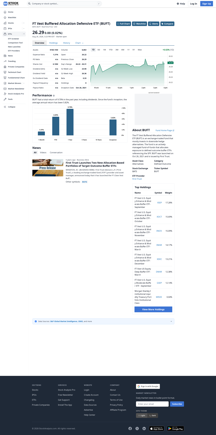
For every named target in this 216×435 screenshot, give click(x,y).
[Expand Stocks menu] (24, 23)
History (66, 43)
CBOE (80, 321)
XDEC (159, 259)
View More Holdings (153, 309)
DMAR (159, 271)
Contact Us (115, 395)
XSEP (159, 202)
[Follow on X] (137, 428)
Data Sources (90, 405)
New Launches (14, 47)
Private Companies (41, 405)
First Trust (137, 179)
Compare (168, 23)
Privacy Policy (116, 405)
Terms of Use (116, 399)
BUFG (84, 182)
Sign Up (206, 3)
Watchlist (141, 23)
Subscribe (177, 404)
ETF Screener (13, 39)
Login (86, 389)
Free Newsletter (65, 395)
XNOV (159, 231)
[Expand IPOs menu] (24, 28)
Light (143, 415)
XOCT (159, 216)
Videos (43, 152)
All (35, 152)
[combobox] (64, 3)
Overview (39, 43)
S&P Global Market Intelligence (63, 321)
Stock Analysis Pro (66, 389)
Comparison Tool (15, 43)
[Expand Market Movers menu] (24, 83)
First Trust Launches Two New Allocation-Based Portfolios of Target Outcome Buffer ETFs (95, 164)
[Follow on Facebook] (130, 428)
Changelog (89, 399)
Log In (193, 3)
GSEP (159, 283)
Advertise (88, 409)
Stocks (35, 389)
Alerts (155, 23)
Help (182, 3)
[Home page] (11, 3)
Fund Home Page (164, 130)
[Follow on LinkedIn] (144, 428)
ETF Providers (14, 51)
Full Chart (125, 23)
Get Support (64, 399)
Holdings (53, 43)
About (113, 389)
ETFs (34, 399)
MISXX (159, 297)
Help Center (89, 415)
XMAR (159, 245)
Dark (154, 415)
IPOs (34, 395)
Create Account (91, 395)
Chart (78, 43)
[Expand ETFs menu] (24, 34)
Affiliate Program (118, 409)
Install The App (65, 405)
